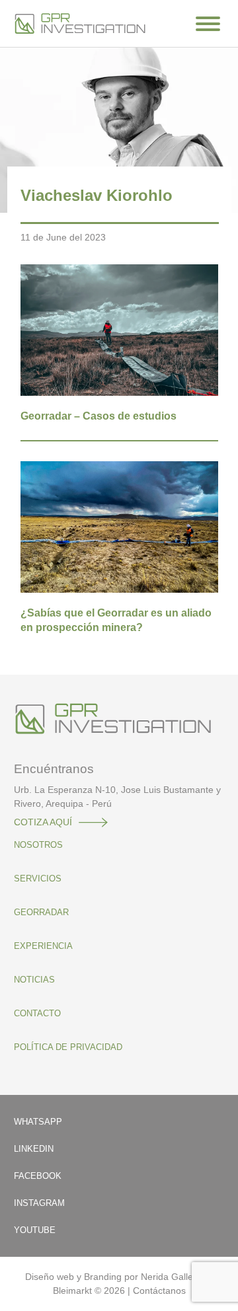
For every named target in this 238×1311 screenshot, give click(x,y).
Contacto (37, 1013)
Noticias (34, 980)
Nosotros (38, 845)
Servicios (37, 878)
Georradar (41, 912)
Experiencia (43, 946)
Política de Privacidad (68, 1047)
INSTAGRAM (39, 1203)
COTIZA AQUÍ (43, 822)
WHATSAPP (38, 1122)
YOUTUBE (35, 1230)
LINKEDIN (34, 1149)
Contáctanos (159, 1290)
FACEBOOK (37, 1176)
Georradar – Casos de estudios (98, 416)
